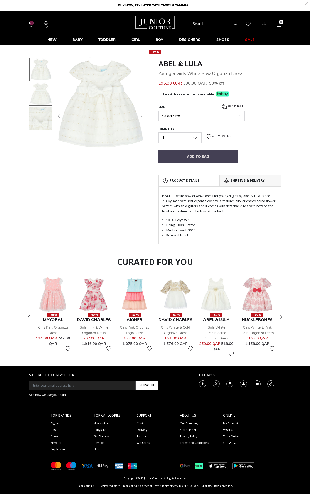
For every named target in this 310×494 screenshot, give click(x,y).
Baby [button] (77, 39)
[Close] (306, 3)
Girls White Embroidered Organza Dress (216, 332)
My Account (230, 423)
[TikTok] (270, 383)
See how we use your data (47, 395)
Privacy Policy (188, 436)
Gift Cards (143, 443)
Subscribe (147, 385)
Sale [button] (250, 39)
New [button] (52, 39)
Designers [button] (189, 39)
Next (281, 316)
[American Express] (119, 465)
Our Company (189, 423)
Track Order (231, 436)
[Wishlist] (68, 348)
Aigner (55, 423)
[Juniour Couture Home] (155, 22)
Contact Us (144, 423)
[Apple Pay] (103, 465)
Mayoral (56, 443)
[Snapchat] (243, 383)
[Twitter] (216, 383)
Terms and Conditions (194, 443)
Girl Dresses (101, 436)
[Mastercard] (56, 465)
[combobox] (215, 23)
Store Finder (188, 430)
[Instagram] (229, 383)
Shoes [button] (222, 39)
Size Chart (235, 106)
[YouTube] (257, 383)
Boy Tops (100, 443)
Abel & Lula (180, 64)
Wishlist (228, 430)
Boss (54, 430)
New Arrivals (102, 423)
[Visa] (87, 465)
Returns (142, 436)
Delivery (142, 430)
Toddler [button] (107, 39)
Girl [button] (135, 39)
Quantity (166, 129)
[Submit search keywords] (235, 23)
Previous (29, 316)
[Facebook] (202, 383)
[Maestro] (71, 465)
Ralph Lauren (59, 449)
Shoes (97, 449)
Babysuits (100, 430)
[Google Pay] (185, 465)
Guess (55, 436)
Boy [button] (159, 39)
